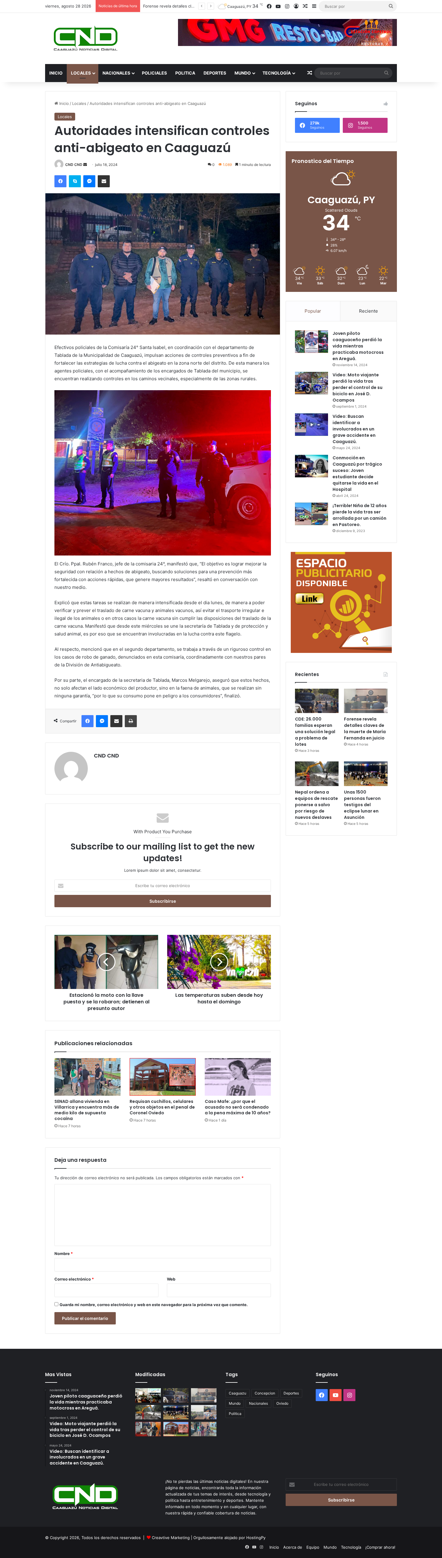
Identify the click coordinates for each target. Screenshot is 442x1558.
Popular (313, 311)
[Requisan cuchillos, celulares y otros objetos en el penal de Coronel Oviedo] (163, 1076)
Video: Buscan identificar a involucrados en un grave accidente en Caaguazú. (354, 429)
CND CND (73, 164)
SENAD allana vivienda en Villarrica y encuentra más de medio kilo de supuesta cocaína (86, 1110)
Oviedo (282, 1403)
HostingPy (256, 1537)
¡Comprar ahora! (380, 1547)
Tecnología (276, 72)
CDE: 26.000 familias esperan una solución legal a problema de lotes (315, 731)
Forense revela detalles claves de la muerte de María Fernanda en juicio (365, 728)
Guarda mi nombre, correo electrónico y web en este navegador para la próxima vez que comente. (154, 1304)
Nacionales (116, 72)
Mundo (243, 72)
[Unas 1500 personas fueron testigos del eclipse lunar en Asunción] (366, 773)
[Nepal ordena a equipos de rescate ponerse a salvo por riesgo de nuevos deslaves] (317, 773)
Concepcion (265, 1393)
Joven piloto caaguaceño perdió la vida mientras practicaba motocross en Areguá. (358, 346)
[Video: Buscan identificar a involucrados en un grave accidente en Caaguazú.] (311, 424)
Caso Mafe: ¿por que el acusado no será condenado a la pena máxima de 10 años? (238, 1107)
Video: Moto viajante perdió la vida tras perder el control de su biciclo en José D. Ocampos (357, 387)
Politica (185, 72)
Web (171, 1279)
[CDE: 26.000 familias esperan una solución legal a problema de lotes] (317, 701)
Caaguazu (237, 1393)
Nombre (63, 1253)
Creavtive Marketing (171, 1537)
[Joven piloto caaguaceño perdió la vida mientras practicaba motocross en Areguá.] (311, 341)
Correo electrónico (74, 1279)
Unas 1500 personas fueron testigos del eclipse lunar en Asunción (362, 804)
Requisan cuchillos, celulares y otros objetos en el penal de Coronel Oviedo (162, 1107)
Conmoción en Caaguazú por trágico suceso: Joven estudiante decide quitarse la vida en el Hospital (357, 473)
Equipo (312, 1547)
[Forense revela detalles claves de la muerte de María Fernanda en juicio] (366, 701)
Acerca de (292, 1547)
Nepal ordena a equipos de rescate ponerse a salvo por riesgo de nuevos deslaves (316, 804)
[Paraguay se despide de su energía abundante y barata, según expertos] (148, 1395)
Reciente (368, 311)
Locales (81, 72)
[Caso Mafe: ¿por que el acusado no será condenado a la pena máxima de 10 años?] (238, 1076)
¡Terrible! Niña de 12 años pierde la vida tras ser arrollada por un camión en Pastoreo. (360, 515)
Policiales (154, 72)
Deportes (215, 72)
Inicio (56, 72)
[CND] (85, 38)
